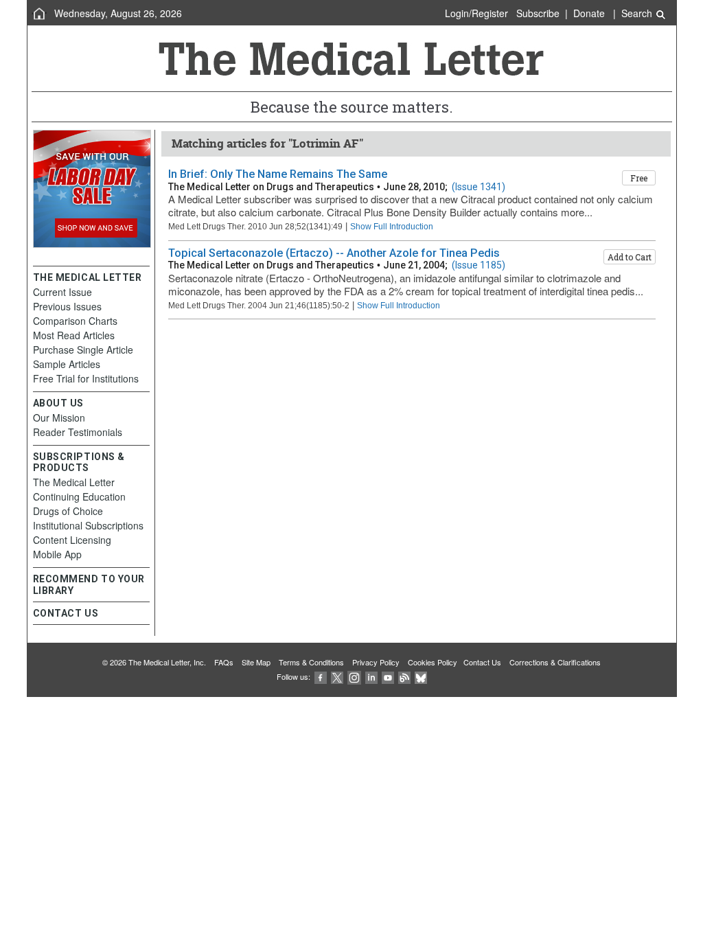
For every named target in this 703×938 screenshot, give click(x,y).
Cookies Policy (432, 661)
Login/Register (476, 13)
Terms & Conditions (311, 661)
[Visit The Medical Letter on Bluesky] (421, 676)
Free (639, 177)
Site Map (256, 661)
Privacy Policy (376, 661)
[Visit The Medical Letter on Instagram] (354, 676)
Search (638, 13)
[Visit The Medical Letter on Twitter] (337, 676)
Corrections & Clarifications (555, 661)
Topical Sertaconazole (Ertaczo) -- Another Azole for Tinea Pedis (334, 253)
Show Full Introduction (391, 226)
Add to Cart (630, 256)
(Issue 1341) (478, 186)
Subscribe (538, 13)
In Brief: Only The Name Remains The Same (277, 174)
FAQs (223, 661)
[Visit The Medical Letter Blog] (404, 676)
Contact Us (482, 661)
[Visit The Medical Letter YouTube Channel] (388, 676)
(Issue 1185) (478, 265)
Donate (589, 13)
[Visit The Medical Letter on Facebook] (320, 676)
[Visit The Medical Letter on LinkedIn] (371, 676)
